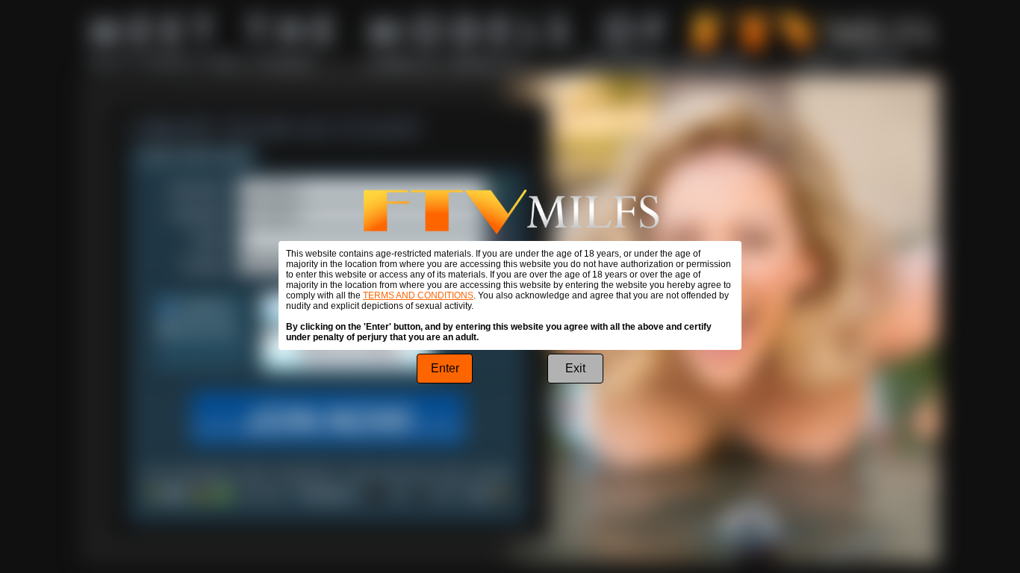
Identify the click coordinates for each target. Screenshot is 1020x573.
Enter (445, 368)
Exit (575, 368)
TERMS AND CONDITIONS (418, 295)
